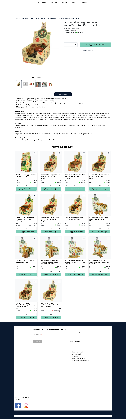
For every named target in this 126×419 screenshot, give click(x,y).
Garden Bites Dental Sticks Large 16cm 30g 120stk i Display (50, 219)
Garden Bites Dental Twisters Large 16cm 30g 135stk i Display (99, 176)
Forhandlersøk (84, 2)
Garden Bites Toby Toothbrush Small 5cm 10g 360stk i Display (50, 305)
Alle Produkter (42, 2)
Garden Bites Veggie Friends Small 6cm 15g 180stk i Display (50, 176)
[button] (33, 77)
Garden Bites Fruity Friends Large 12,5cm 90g (25, 261)
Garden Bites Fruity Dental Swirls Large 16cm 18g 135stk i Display (99, 262)
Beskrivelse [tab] (63, 94)
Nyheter (65, 2)
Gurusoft (63, 416)
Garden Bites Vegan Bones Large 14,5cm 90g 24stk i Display (74, 219)
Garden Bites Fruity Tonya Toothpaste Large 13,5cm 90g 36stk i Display (49, 262)
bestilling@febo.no (83, 360)
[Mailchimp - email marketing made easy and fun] (75, 341)
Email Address (37, 335)
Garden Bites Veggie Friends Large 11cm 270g (26, 175)
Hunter (73, 2)
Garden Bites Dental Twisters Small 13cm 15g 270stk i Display (75, 176)
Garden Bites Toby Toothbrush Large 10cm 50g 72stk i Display (25, 305)
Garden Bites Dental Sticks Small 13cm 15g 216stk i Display (25, 219)
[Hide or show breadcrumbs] (80, 18)
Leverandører (54, 2)
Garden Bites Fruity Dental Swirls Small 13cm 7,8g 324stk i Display (75, 262)
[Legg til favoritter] (35, 153)
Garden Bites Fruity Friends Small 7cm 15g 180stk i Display (98, 219)
